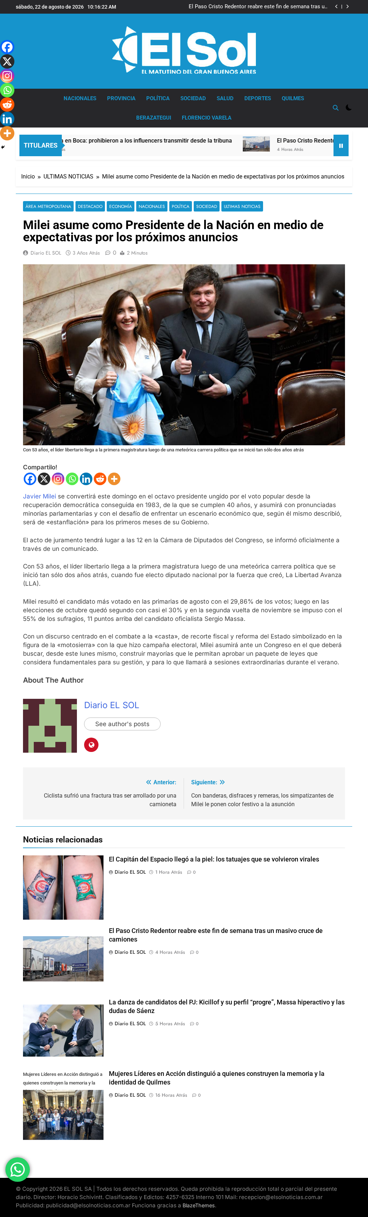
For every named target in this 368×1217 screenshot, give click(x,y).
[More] (114, 479)
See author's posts (122, 724)
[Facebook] (30, 479)
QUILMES (293, 98)
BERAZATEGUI (153, 118)
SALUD (225, 98)
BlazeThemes (199, 1205)
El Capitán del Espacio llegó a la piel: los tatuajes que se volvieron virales (214, 859)
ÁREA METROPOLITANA (48, 206)
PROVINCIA (121, 98)
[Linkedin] (86, 479)
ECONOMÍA (120, 206)
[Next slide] (347, 7)
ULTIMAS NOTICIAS (242, 206)
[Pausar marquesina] (341, 145)
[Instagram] (58, 479)
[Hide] (3, 147)
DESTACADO (90, 206)
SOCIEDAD (193, 98)
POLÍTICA (158, 98)
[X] (44, 479)
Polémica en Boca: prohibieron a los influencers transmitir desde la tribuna (104, 140)
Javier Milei (39, 496)
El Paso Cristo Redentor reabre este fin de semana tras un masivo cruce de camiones (258, 7)
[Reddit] (100, 479)
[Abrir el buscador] (336, 108)
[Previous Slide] (336, 7)
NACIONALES (80, 98)
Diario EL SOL (46, 252)
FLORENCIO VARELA (206, 118)
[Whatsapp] (72, 479)
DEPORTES (257, 98)
